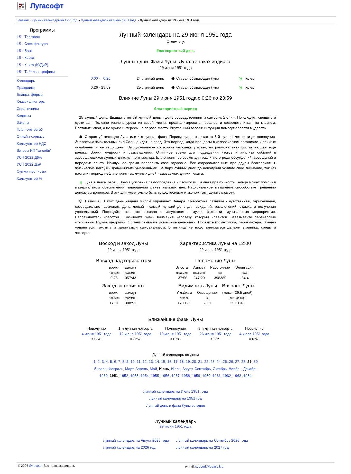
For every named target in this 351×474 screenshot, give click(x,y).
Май (153, 369)
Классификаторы (31, 101)
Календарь (26, 81)
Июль (175, 369)
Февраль (115, 369)
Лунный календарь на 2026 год (129, 447)
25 (225, 362)
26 (231, 362)
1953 (134, 376)
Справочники (28, 109)
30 (256, 362)
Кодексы (24, 116)
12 (145, 362)
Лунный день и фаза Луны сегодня (175, 405)
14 (157, 362)
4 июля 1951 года (254, 334)
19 (188, 362)
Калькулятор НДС (31, 144)
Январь (100, 369)
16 (169, 362)
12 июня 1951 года (135, 334)
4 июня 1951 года (97, 334)
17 (175, 362)
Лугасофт (36, 466)
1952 (124, 376)
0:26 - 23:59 (99, 87)
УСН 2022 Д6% (29, 157)
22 (206, 362)
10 (133, 362)
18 (182, 362)
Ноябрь (235, 369)
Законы (23, 123)
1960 (206, 376)
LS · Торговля (28, 37)
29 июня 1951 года (175, 426)
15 (163, 362)
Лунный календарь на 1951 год (54, 20)
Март (129, 369)
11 (139, 362)
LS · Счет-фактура (32, 44)
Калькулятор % (29, 179)
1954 (145, 376)
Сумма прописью (31, 171)
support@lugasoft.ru (209, 466)
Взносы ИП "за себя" (34, 151)
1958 (186, 376)
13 (151, 362)
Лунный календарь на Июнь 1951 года (108, 20)
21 (200, 362)
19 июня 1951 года (175, 334)
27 (237, 362)
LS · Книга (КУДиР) (32, 65)
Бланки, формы (30, 95)
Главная (23, 20)
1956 (165, 376)
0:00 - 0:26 (99, 78)
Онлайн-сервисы (31, 136)
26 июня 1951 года (216, 334)
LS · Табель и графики (36, 72)
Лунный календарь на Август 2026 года (136, 440)
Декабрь (250, 369)
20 (194, 362)
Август (187, 369)
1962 (227, 376)
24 (219, 362)
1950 (103, 376)
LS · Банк (24, 51)
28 (243, 362)
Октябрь (220, 369)
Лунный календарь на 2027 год (202, 447)
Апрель (141, 369)
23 (212, 362)
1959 (196, 376)
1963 (237, 376)
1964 (247, 376)
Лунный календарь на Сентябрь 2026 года (212, 440)
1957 (175, 376)
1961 (217, 376)
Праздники (26, 88)
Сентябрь (203, 369)
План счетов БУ (30, 129)
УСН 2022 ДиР (29, 164)
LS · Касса (25, 58)
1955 (155, 376)
